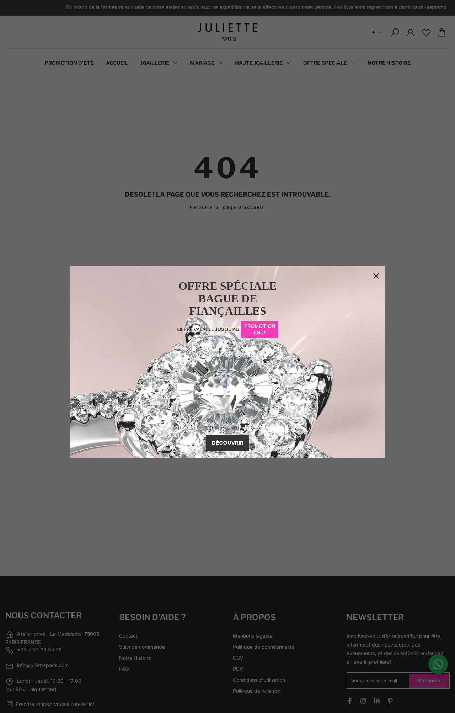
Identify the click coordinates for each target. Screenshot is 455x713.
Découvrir (227, 443)
